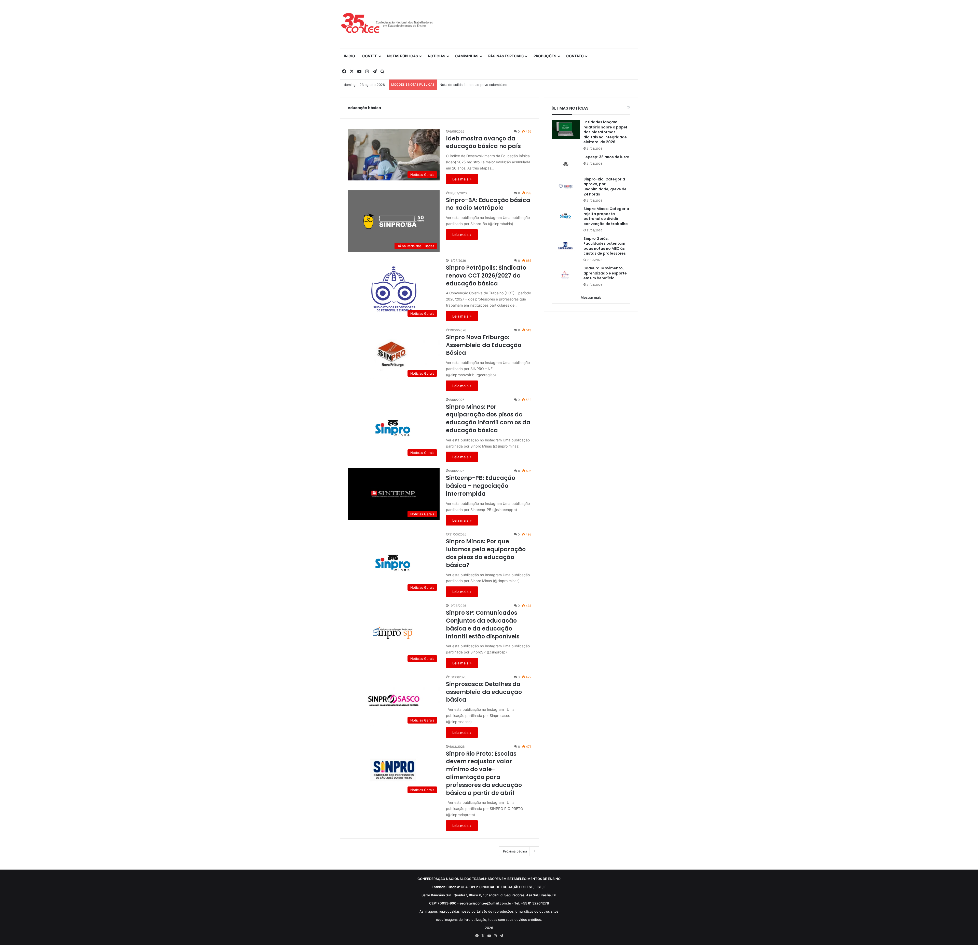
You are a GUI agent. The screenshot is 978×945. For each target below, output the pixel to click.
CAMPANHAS (466, 56)
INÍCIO (349, 56)
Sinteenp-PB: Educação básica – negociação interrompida (480, 486)
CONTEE (369, 56)
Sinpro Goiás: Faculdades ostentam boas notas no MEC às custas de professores (604, 246)
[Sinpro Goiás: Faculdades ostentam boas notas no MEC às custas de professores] (566, 245)
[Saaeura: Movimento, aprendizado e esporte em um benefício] (566, 275)
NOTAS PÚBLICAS (402, 56)
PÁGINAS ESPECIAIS (506, 56)
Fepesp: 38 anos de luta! (606, 157)
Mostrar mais (591, 297)
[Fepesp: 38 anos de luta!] (566, 163)
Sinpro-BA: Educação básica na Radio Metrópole (488, 204)
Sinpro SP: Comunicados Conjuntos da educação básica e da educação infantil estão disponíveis (483, 624)
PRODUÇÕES (545, 56)
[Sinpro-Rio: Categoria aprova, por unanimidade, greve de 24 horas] (566, 186)
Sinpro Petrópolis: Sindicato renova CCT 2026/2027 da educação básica (486, 275)
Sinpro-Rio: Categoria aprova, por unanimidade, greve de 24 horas (605, 187)
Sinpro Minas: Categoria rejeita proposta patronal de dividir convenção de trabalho (606, 216)
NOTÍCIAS (436, 56)
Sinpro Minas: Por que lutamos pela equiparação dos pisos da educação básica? (486, 553)
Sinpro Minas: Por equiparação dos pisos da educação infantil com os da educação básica (488, 418)
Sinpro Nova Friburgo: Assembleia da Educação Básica (483, 345)
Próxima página (515, 851)
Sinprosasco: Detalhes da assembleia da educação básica (484, 692)
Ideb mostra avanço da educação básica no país (483, 142)
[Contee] (387, 24)
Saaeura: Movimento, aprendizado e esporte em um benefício (605, 273)
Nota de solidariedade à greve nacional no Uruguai (480, 85)
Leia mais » (461, 179)
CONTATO (575, 56)
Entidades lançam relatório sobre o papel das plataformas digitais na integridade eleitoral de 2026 (605, 132)
